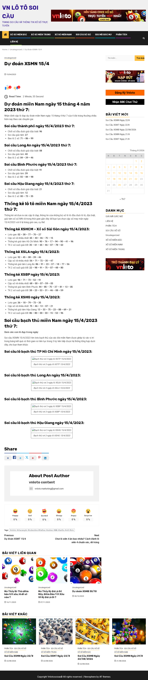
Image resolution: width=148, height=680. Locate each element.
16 (141, 173)
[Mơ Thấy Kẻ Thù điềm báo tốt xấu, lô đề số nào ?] (17, 570)
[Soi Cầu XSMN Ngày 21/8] (129, 631)
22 (136, 179)
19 (119, 179)
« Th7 (122, 199)
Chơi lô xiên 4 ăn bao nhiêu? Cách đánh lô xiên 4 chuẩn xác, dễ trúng (77, 539)
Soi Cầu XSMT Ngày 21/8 (118, 139)
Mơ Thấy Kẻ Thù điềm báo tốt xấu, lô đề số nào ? (16, 594)
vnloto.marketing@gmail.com (49, 488)
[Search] (144, 38)
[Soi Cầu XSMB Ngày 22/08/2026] (92, 631)
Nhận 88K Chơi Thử (124, 102)
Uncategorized (10, 58)
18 (114, 179)
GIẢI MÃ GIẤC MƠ (103, 34)
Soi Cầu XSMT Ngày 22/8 (118, 125)
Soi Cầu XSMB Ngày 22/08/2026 (121, 129)
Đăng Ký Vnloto (125, 92)
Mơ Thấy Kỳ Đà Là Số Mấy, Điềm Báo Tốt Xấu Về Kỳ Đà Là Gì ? (51, 594)
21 (130, 179)
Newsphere (90, 676)
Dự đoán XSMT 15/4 (15, 537)
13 (125, 173)
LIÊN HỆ (14, 41)
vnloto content (42, 482)
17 (108, 179)
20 (125, 179)
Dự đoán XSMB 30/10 (84, 591)
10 (108, 173)
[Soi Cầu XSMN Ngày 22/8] (19, 631)
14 (130, 173)
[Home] (5, 35)
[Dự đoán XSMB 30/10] (85, 570)
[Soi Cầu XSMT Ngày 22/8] (56, 631)
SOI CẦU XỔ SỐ (83, 34)
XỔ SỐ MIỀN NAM (63, 34)
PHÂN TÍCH (121, 34)
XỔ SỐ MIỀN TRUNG (41, 34)
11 (114, 173)
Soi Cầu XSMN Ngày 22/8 (118, 120)
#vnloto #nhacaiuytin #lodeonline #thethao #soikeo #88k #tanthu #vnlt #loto (42, 530)
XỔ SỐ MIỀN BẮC (18, 34)
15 (136, 173)
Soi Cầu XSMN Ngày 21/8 (118, 134)
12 (119, 173)
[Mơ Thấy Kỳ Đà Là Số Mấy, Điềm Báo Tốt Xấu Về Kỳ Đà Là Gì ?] (51, 570)
